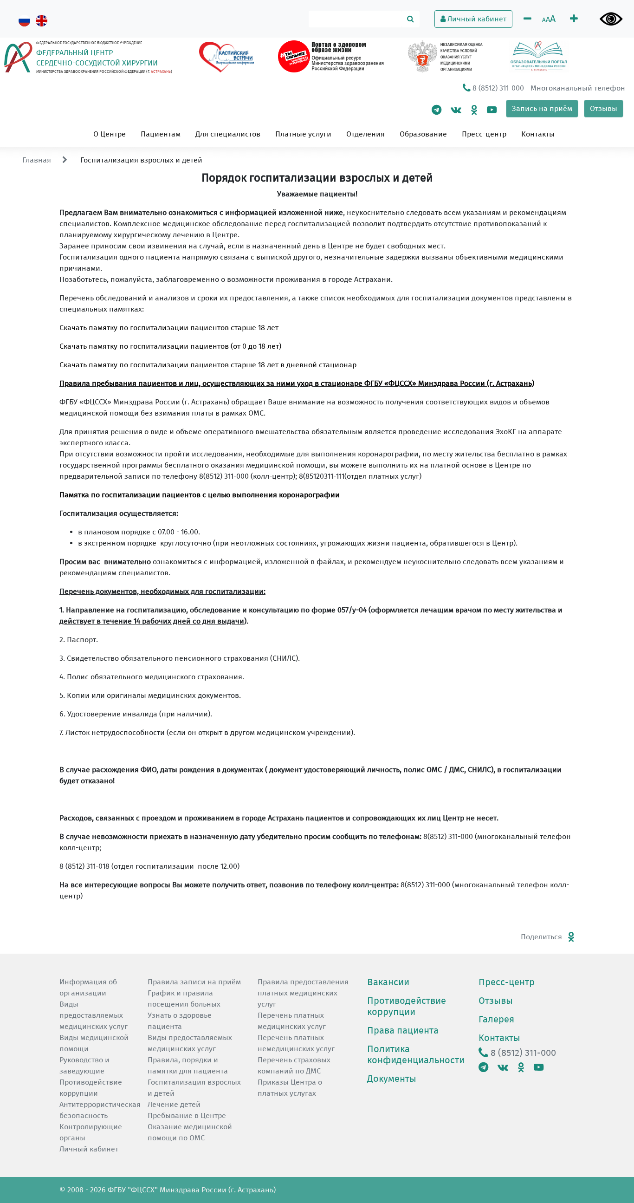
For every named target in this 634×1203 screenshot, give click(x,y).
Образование (423, 134)
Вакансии (388, 982)
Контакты (538, 134)
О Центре (109, 134)
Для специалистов (227, 134)
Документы (391, 1078)
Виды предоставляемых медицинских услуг (93, 1015)
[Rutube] (492, 109)
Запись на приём (542, 108)
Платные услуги (303, 134)
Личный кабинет (476, 18)
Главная (36, 160)
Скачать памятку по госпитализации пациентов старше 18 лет (168, 327)
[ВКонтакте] (456, 109)
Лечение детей (174, 1104)
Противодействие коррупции (406, 1006)
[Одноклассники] (474, 109)
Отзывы (603, 108)
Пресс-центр (484, 134)
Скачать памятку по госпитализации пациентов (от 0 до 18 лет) (170, 346)
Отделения (365, 134)
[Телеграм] (436, 109)
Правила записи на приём (194, 981)
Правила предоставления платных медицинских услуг (303, 992)
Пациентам (161, 134)
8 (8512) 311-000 (497, 88)
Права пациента (403, 1030)
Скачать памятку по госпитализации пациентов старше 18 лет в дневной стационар (207, 364)
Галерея (496, 1019)
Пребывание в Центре (187, 1115)
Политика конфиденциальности (416, 1054)
